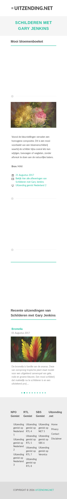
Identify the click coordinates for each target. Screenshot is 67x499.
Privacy (54, 429)
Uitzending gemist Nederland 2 (31, 185)
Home (54, 424)
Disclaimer (56, 439)
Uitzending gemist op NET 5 (44, 428)
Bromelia (17, 329)
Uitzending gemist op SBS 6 (44, 439)
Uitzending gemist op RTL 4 (31, 428)
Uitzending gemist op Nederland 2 (18, 444)
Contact (55, 434)
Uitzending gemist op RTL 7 (31, 451)
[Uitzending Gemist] (33, 8)
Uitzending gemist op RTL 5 (31, 439)
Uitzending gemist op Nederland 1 (18, 429)
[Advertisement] (33, 71)
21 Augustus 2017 (25, 175)
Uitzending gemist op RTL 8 (31, 462)
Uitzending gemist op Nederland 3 (18, 459)
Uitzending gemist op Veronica (44, 451)
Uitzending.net (44, 490)
